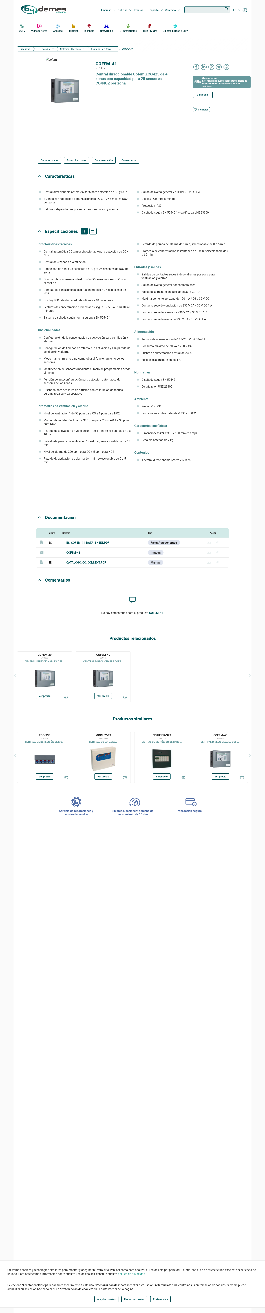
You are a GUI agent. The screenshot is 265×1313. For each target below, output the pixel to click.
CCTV (22, 30)
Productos (25, 48)
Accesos (58, 30)
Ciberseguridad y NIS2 (175, 30)
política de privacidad (131, 1274)
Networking (106, 30)
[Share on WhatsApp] (226, 66)
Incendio (89, 30)
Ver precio (203, 94)
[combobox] (207, 9)
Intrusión (74, 30)
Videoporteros (39, 30)
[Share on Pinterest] (211, 66)
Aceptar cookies (106, 1299)
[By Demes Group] (43, 10)
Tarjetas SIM (150, 30)
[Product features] (84, 231)
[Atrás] (15, 675)
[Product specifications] (93, 231)
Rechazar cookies (134, 1299)
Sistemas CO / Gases (70, 48)
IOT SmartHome (128, 30)
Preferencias (160, 1299)
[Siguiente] (249, 675)
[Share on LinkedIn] (204, 66)
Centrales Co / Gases (101, 48)
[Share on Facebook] (196, 66)
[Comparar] (66, 697)
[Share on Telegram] (219, 66)
